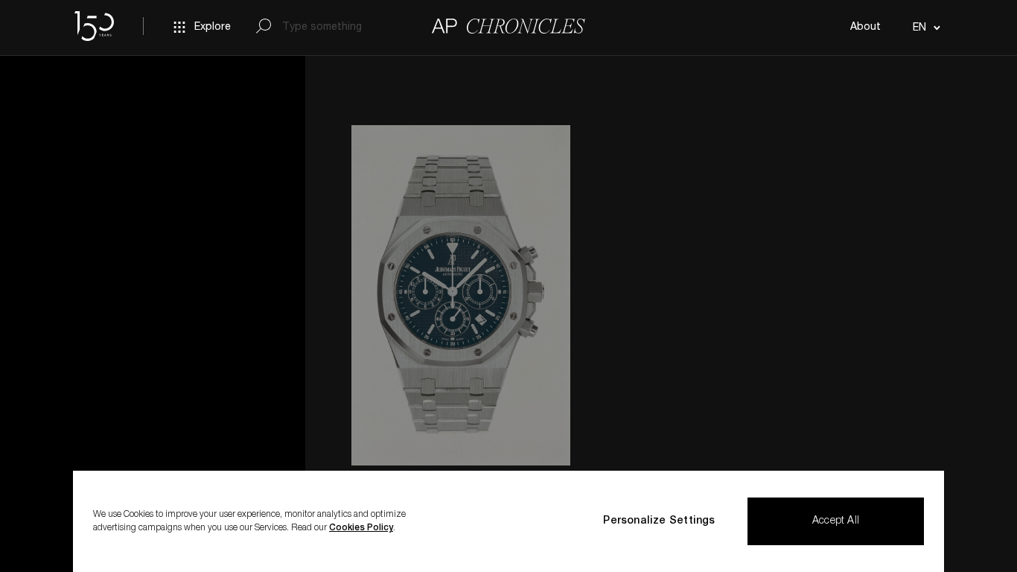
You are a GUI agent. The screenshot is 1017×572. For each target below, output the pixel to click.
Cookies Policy (361, 528)
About (865, 27)
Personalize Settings (659, 521)
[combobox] (924, 27)
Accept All (835, 521)
